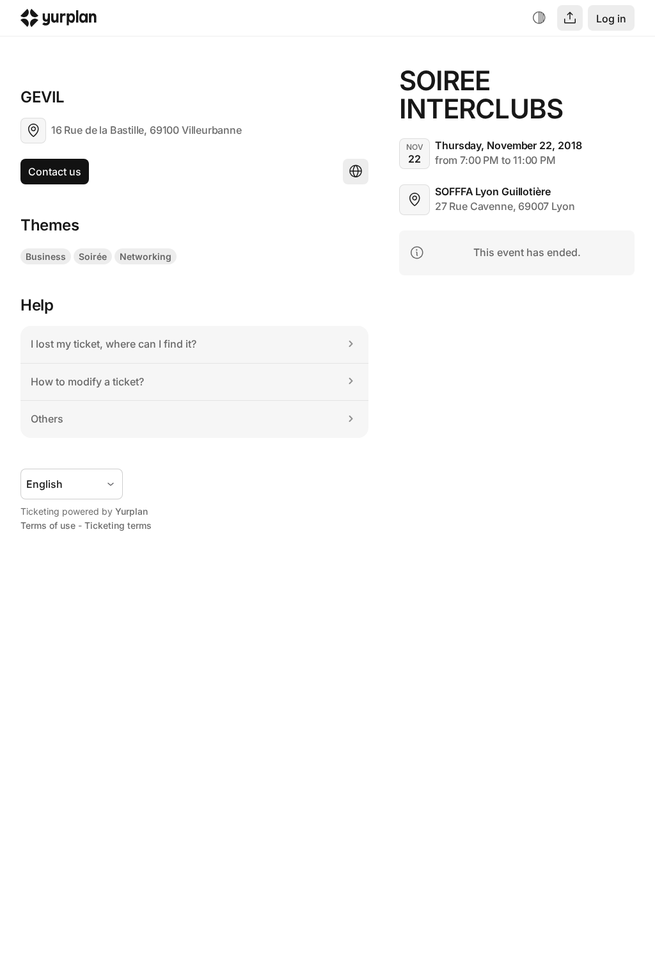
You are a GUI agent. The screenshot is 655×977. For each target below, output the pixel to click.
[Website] (355, 171)
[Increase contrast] (539, 18)
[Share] (570, 18)
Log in (611, 18)
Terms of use (47, 525)
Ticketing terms (118, 525)
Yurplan (131, 511)
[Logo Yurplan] (58, 20)
